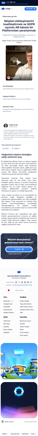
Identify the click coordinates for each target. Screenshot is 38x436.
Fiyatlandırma (25, 433)
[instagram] (25, 282)
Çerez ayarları (24, 335)
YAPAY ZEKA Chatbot (26, 307)
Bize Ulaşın (7, 324)
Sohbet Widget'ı (24, 301)
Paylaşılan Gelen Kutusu (27, 309)
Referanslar (8, 301)
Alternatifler (7, 307)
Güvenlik (22, 324)
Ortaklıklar (6, 332)
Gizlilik (22, 329)
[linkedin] (28, 282)
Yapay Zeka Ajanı (15, 433)
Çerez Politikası (24, 332)
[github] (31, 282)
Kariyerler (6, 326)
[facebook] (16, 282)
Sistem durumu (9, 421)
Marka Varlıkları (8, 329)
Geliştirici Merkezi (9, 312)
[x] (19, 282)
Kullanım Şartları (24, 326)
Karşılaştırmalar (8, 304)
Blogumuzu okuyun (25, 321)
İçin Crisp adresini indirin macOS (23, 285)
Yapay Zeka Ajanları (25, 304)
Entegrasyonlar (8, 309)
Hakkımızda (7, 321)
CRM (21, 312)
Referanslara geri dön (10, 16)
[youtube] (22, 282)
